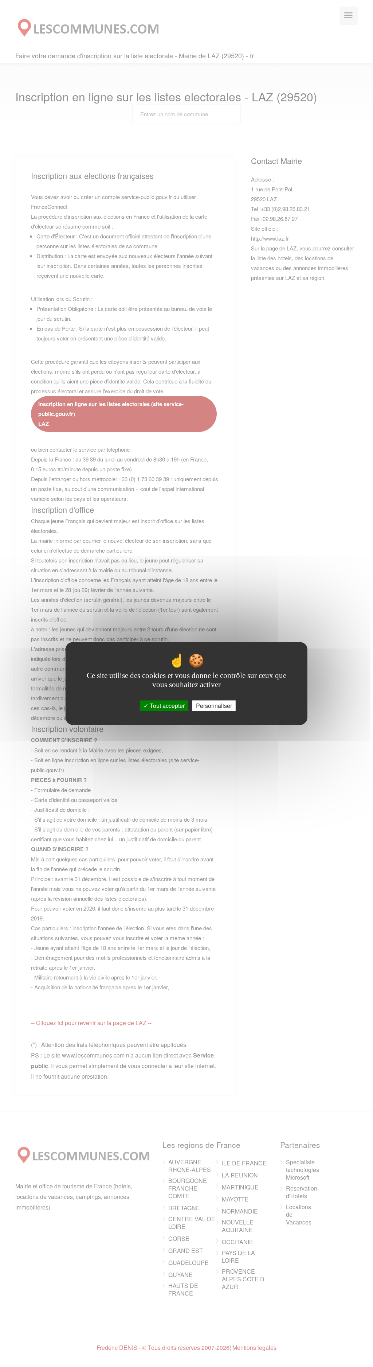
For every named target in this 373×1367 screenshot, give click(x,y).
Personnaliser (214, 705)
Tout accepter (166, 705)
